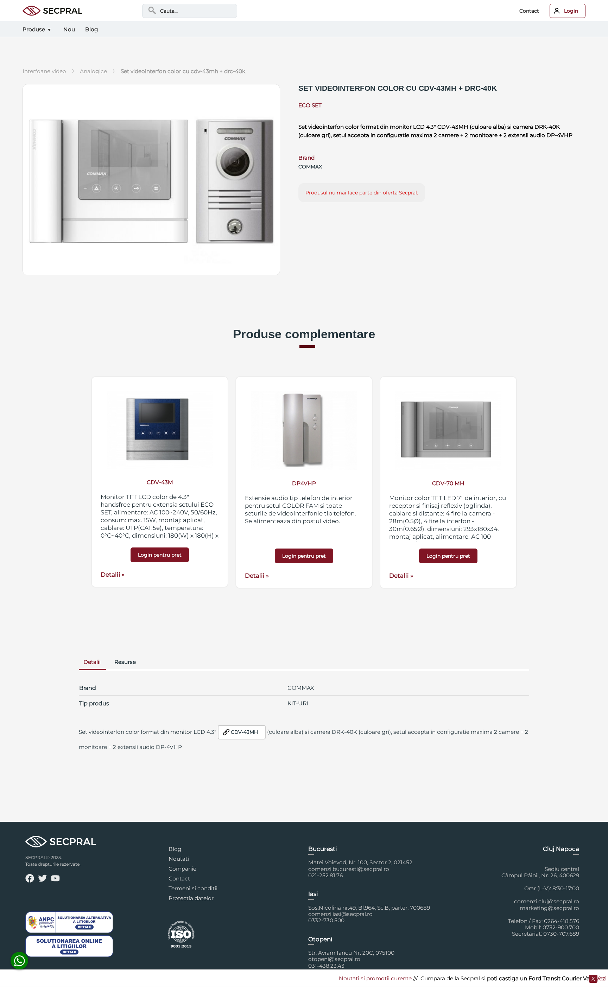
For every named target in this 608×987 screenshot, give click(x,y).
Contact (529, 11)
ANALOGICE (93, 71)
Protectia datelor (191, 898)
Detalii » (113, 574)
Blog (175, 849)
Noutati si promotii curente (358, 978)
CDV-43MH (244, 732)
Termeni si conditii (193, 888)
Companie (182, 868)
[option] (159, 481)
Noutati (179, 858)
